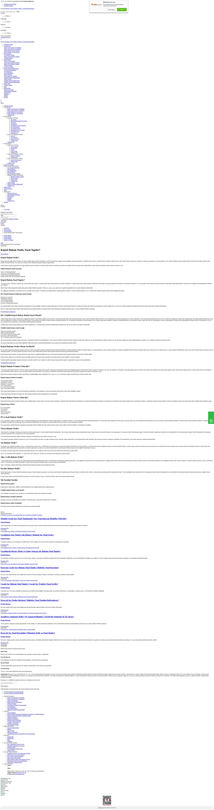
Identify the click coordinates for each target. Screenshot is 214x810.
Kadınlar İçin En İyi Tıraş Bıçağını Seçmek (18, 753)
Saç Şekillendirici (8, 73)
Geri (2, 243)
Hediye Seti (7, 83)
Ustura (12, 149)
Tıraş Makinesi (8, 71)
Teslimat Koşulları (12, 717)
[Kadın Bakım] (8, 362)
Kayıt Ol (3, 222)
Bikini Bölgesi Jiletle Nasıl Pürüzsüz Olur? (18, 759)
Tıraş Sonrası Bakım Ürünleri (12, 62)
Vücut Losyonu (15, 139)
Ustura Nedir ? (11, 750)
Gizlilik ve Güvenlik (12, 723)
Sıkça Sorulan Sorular (13, 727)
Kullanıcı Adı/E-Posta (6, 212)
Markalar (6, 94)
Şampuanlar (14, 124)
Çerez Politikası (11, 712)
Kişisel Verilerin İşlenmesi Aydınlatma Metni (19, 715)
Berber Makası (8, 74)
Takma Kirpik (7, 79)
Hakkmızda (10, 738)
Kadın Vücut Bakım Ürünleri (11, 56)
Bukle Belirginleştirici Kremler (19, 121)
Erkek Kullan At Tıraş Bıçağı (11, 50)
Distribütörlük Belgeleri (10, 91)
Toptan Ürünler (8, 85)
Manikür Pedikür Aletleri (17, 176)
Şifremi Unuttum (13, 219)
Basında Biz (7, 92)
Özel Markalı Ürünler (13, 724)
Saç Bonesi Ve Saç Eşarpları (18, 125)
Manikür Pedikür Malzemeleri (12, 77)
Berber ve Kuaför (8, 240)
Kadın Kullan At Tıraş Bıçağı (12, 52)
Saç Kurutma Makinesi (10, 70)
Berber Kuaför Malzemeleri (11, 68)
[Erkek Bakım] (8, 311)
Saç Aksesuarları (15, 127)
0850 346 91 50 (22, 772)
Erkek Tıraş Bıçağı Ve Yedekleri (12, 49)
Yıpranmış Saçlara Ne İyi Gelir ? (16, 746)
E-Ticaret (103, 807)
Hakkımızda (7, 88)
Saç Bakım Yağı (15, 131)
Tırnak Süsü (14, 179)
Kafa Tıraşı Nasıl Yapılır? (14, 758)
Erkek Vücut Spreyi (16, 160)
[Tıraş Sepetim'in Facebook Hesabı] (13, 692)
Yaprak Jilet (14, 148)
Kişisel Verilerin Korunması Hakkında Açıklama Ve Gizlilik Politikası (25, 714)
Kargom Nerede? (8, 5)
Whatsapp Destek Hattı (10, 4)
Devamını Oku (5, 528)
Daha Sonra (111, 9)
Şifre (2, 215)
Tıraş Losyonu (14, 146)
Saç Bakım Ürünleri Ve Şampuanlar (16, 705)
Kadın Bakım (7, 53)
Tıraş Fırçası (14, 151)
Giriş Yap (3, 220)
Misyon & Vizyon (9, 89)
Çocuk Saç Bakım (9, 67)
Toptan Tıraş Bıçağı (12, 700)
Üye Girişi (7, 209)
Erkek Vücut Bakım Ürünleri (11, 64)
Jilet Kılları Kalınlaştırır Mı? (14, 762)
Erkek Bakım (7, 59)
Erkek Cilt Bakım (15, 155)
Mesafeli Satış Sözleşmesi (14, 720)
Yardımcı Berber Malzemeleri (12, 80)
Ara (18, 11)
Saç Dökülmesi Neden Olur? (15, 749)
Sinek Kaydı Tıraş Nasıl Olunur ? (16, 755)
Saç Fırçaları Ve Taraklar (10, 76)
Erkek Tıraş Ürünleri (9, 61)
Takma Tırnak (14, 178)
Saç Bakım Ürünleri (9, 55)
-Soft (99, 807)
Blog (5, 86)
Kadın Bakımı (7, 237)
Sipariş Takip (10, 730)
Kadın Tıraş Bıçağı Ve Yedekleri (12, 47)
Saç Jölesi (13, 122)
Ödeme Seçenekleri (12, 732)
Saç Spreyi (13, 119)
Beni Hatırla (6, 219)
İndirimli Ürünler (8, 44)
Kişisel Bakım (7, 231)
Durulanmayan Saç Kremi (17, 130)
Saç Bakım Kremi (15, 128)
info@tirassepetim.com (18, 774)
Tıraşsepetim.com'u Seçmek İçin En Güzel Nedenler (21, 734)
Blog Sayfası (7, 229)
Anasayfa (6, 228)
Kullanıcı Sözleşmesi (12, 718)
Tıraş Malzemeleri (12, 708)
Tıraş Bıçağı (7, 46)
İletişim (6, 95)
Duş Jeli (13, 136)
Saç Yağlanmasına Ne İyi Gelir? (15, 744)
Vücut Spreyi (14, 137)
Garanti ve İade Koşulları (14, 721)
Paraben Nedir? (11, 747)
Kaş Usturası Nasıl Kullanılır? (15, 756)
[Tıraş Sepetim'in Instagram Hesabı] (13, 693)
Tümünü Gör (10, 115)
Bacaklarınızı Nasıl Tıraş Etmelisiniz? (17, 761)
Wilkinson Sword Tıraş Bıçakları (16, 709)
